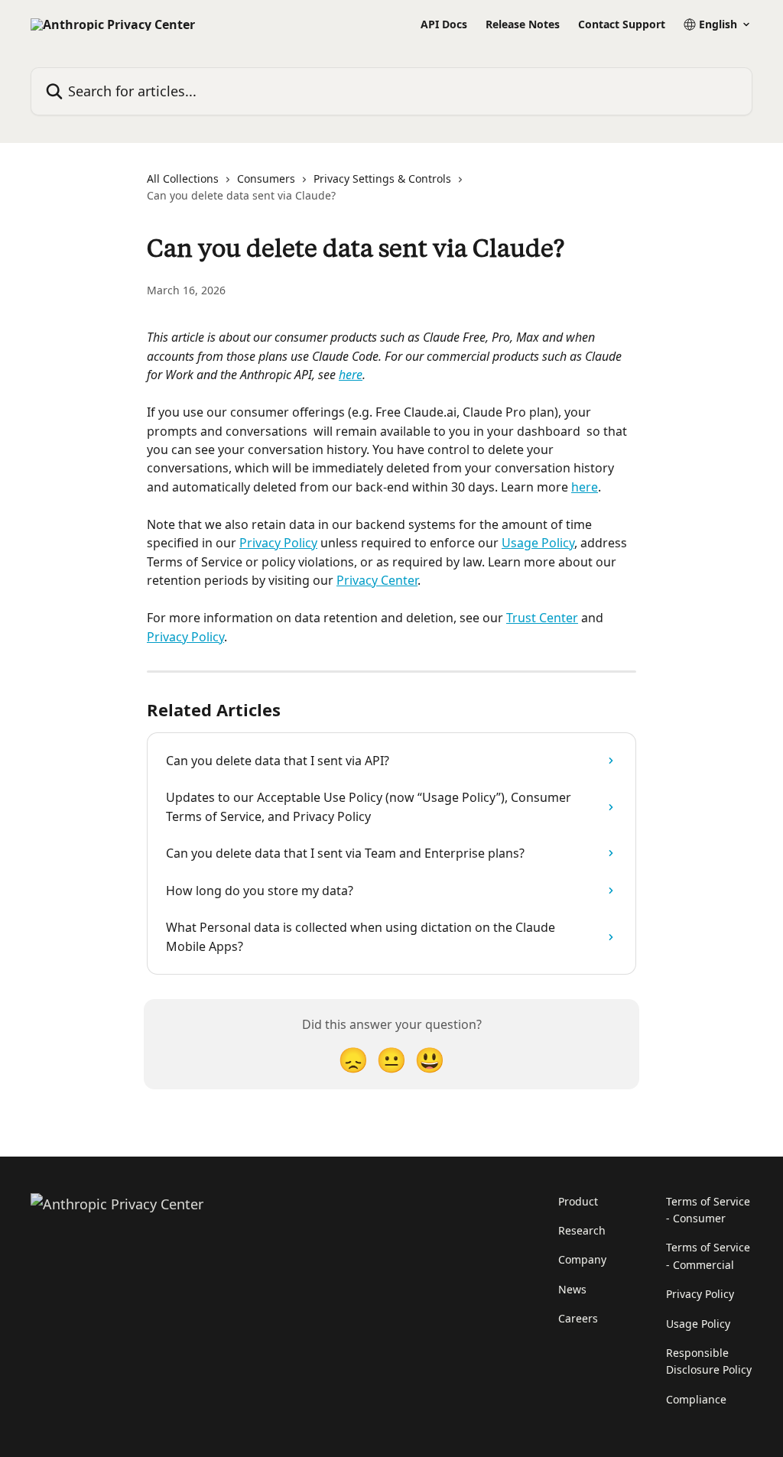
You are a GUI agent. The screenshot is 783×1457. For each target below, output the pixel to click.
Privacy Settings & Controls (382, 178)
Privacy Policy (278, 542)
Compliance (696, 1399)
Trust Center (542, 617)
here (350, 374)
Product (578, 1201)
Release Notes (523, 24)
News (572, 1289)
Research (582, 1230)
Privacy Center (376, 580)
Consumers (266, 178)
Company (582, 1259)
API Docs (444, 24)
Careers (578, 1318)
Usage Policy (538, 542)
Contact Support (621, 24)
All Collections (183, 178)
